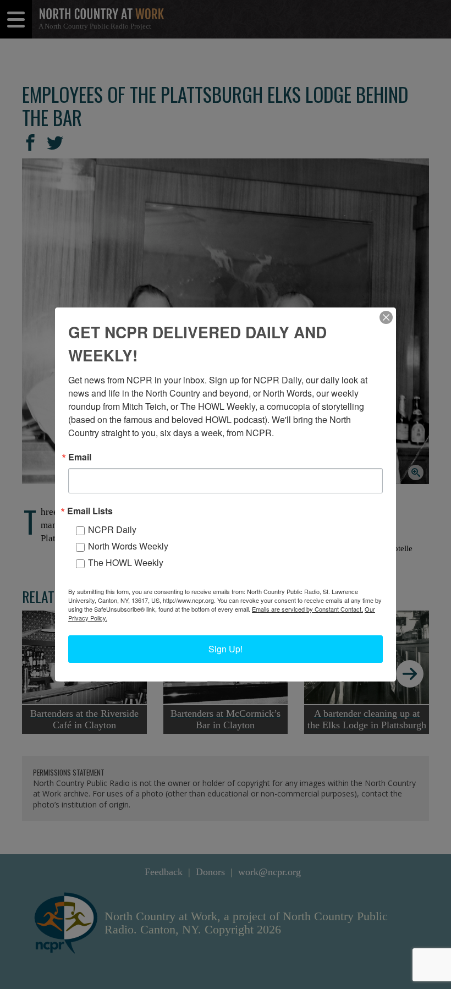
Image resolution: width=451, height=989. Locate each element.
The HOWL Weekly (125, 562)
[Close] (386, 317)
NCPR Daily (112, 529)
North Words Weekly (128, 546)
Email (79, 457)
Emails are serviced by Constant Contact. (307, 609)
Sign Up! (225, 648)
